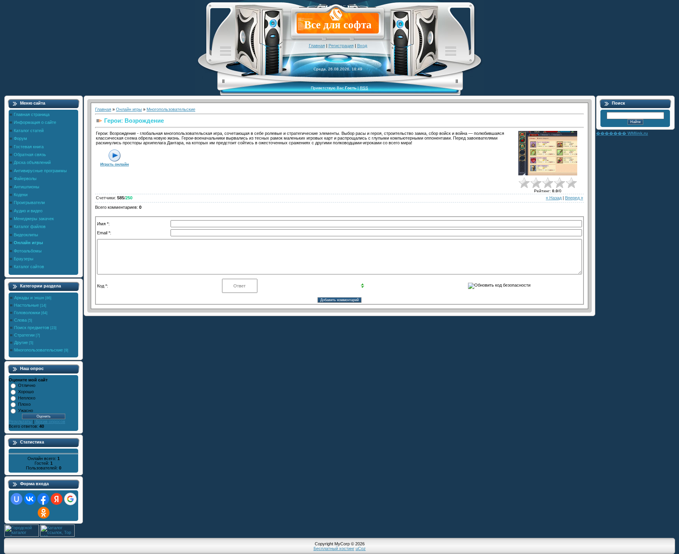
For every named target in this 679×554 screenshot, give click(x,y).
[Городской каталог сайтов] (21, 535)
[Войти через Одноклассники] (44, 513)
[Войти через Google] (70, 499)
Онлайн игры (129, 109)
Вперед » (574, 197)
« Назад (554, 197)
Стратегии (24, 335)
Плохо (24, 404)
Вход (362, 45)
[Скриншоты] (547, 153)
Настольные (26, 305)
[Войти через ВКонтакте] (30, 499)
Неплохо (26, 398)
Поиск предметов (31, 327)
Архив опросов (50, 421)
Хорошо (26, 391)
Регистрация (341, 45)
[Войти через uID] (16, 499)
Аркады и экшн (29, 297)
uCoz (361, 548)
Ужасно (25, 410)
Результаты (20, 421)
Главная (317, 45)
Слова (20, 320)
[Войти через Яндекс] (56, 499)
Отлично (26, 385)
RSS (364, 88)
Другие (21, 342)
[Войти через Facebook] (43, 499)
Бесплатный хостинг (334, 548)
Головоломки (27, 312)
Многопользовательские (38, 350)
